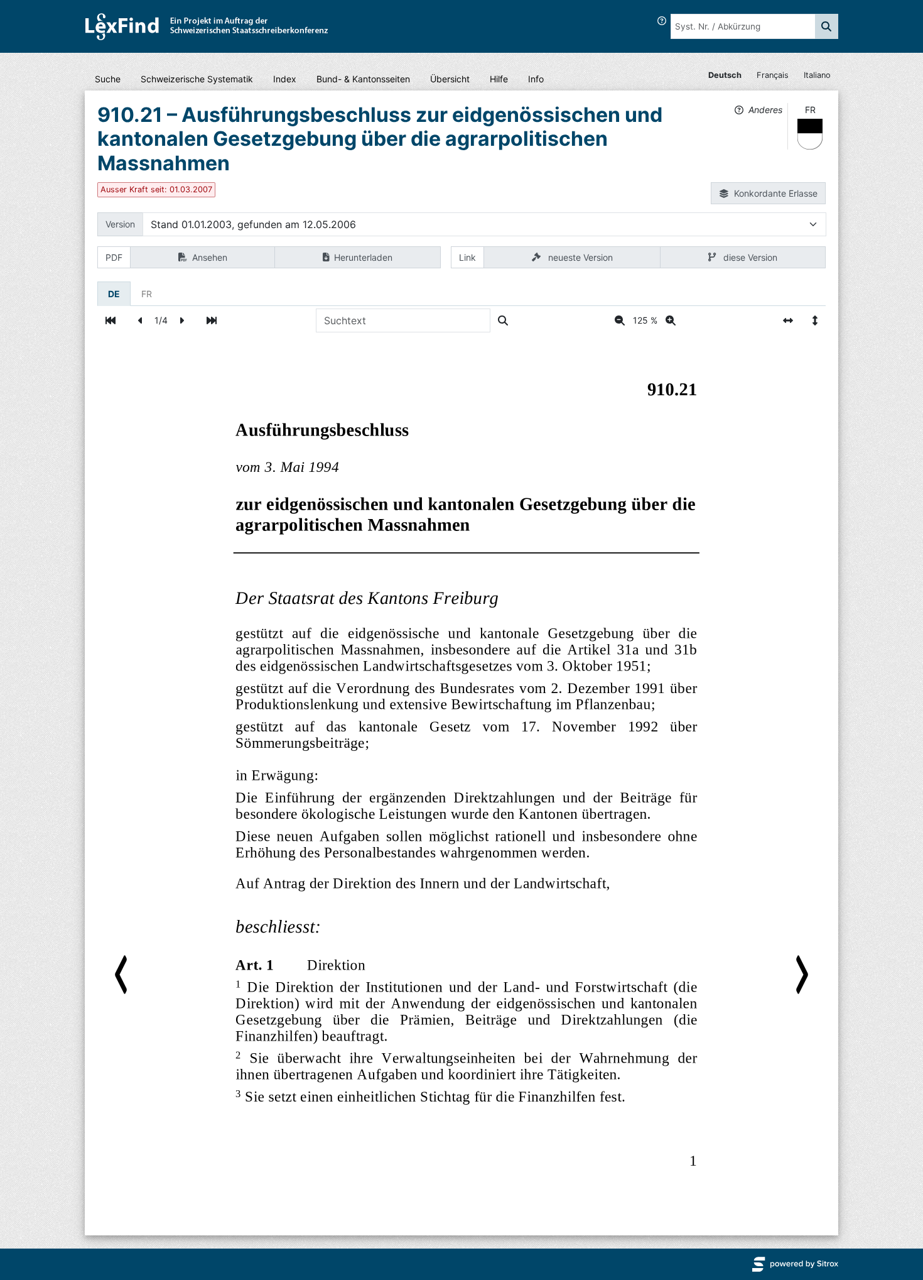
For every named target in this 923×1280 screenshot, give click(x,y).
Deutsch (725, 75)
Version (120, 224)
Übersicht (450, 79)
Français (773, 75)
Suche (108, 79)
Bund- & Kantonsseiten (363, 79)
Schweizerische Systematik (197, 79)
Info (536, 79)
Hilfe (499, 79)
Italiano (817, 75)
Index (284, 79)
